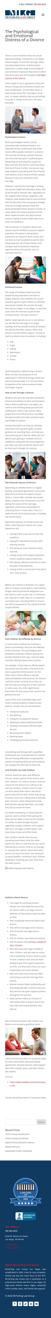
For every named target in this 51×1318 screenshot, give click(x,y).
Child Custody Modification (17, 1134)
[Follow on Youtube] (36, 1304)
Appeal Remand (12, 1146)
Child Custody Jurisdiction (17, 1138)
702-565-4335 (40, 4)
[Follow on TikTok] (25, 1304)
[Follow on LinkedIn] (31, 1304)
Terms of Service (12, 1247)
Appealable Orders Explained (18, 1151)
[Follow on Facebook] (15, 1304)
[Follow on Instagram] (20, 1304)
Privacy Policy (11, 1244)
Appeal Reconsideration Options (20, 1142)
